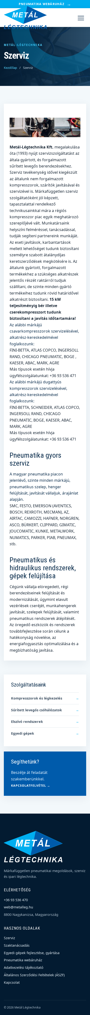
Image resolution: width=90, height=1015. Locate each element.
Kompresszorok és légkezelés (45, 698)
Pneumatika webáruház (45, 4)
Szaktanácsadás (17, 945)
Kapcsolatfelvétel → (30, 786)
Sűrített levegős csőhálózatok (45, 710)
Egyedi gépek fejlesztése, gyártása (32, 953)
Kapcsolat (12, 982)
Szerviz (9, 938)
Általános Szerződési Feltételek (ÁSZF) (34, 975)
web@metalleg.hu (18, 907)
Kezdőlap (10, 67)
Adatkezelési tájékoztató (23, 967)
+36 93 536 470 (16, 900)
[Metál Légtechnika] (25, 17)
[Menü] (81, 17)
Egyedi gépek (45, 733)
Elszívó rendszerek (45, 721)
